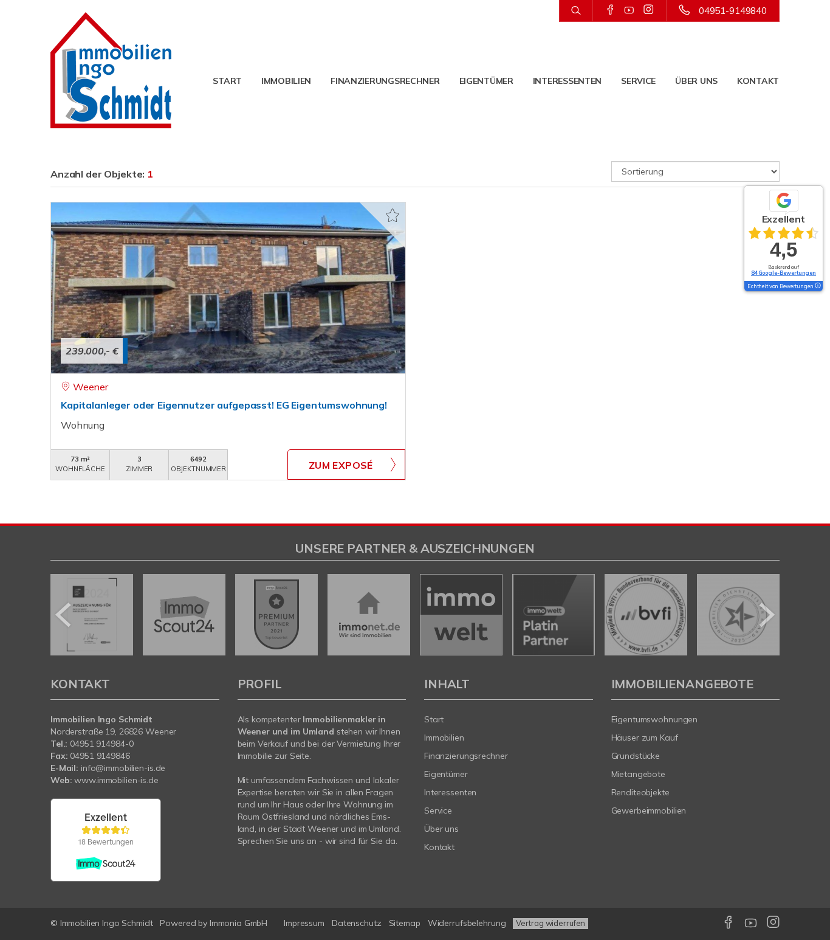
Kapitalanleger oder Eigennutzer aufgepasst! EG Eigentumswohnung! (224, 405)
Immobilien (286, 80)
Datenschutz (357, 923)
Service (638, 80)
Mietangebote (638, 774)
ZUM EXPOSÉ (341, 465)
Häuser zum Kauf (644, 737)
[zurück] (64, 614)
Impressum (304, 923)
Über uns (696, 80)
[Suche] (575, 11)
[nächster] (766, 614)
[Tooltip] (817, 286)
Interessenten (567, 80)
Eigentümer (486, 80)
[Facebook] (610, 10)
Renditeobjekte (640, 792)
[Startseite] (111, 70)
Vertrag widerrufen (550, 923)
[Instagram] (648, 10)
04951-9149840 (733, 10)
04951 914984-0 (101, 743)
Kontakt (758, 80)
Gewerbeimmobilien (649, 810)
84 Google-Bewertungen (783, 272)
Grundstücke (635, 755)
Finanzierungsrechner (385, 80)
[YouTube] (629, 10)
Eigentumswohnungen (654, 719)
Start (227, 80)
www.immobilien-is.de (116, 780)
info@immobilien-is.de (123, 767)
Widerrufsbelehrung (467, 923)
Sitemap (404, 923)
